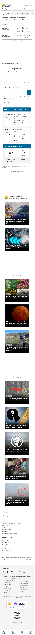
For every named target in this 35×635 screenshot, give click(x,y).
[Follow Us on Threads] (20, 572)
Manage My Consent (7, 525)
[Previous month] (10, 68)
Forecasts (27, 9)
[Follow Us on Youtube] (12, 572)
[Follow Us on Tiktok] (16, 572)
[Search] (22, 5)
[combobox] (5, 24)
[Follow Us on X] (24, 572)
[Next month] (23, 68)
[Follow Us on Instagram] (8, 572)
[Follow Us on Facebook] (4, 572)
